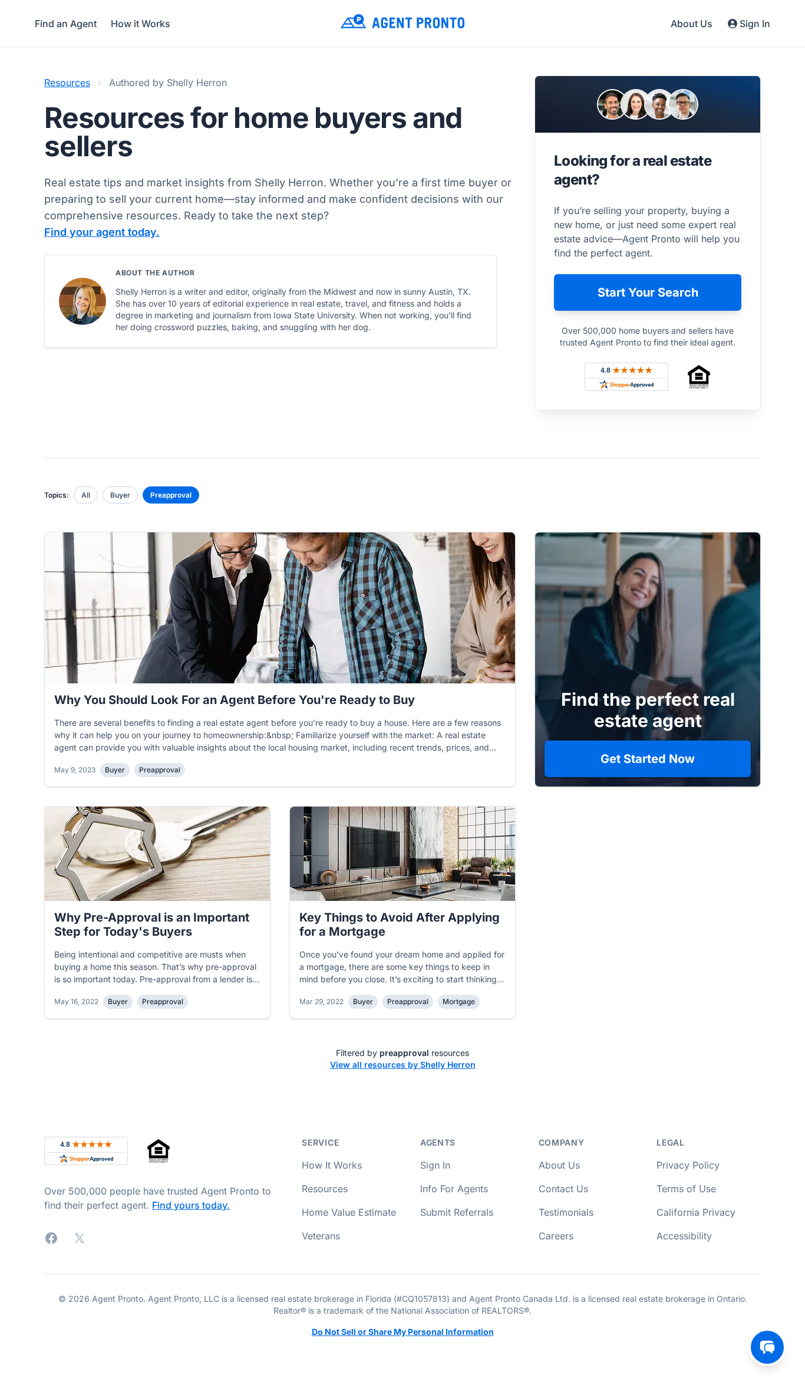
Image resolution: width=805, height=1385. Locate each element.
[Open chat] (767, 1347)
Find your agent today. (102, 232)
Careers (556, 1236)
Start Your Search (648, 292)
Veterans (321, 1236)
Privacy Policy (688, 1165)
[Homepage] (402, 23)
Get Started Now (648, 759)
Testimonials (566, 1212)
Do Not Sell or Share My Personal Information (403, 1332)
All (85, 495)
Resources (67, 82)
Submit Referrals (456, 1212)
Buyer (120, 495)
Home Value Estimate (349, 1212)
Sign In (755, 23)
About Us (691, 23)
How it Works (140, 23)
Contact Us (563, 1189)
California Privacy (695, 1212)
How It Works (332, 1165)
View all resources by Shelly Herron (403, 1065)
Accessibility (684, 1236)
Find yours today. (191, 1205)
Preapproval (171, 495)
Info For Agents (454, 1189)
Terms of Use (686, 1189)
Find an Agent (66, 23)
